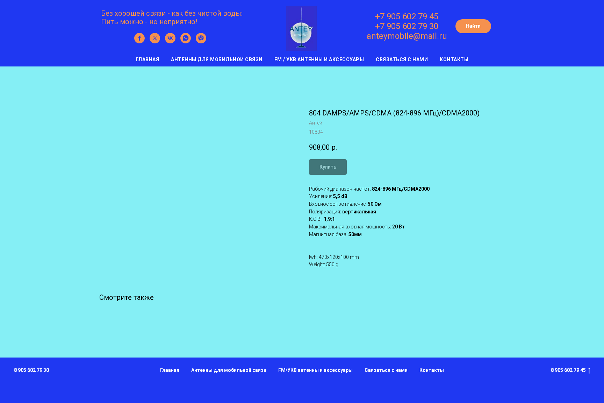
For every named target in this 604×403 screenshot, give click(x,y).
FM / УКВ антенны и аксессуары (319, 59)
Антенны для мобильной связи (217, 59)
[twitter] (155, 41)
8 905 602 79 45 (568, 370)
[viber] (201, 41)
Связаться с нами (402, 59)
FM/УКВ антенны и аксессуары (315, 370)
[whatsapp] (185, 41)
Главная (147, 59)
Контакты (454, 59)
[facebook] (139, 41)
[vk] (170, 41)
